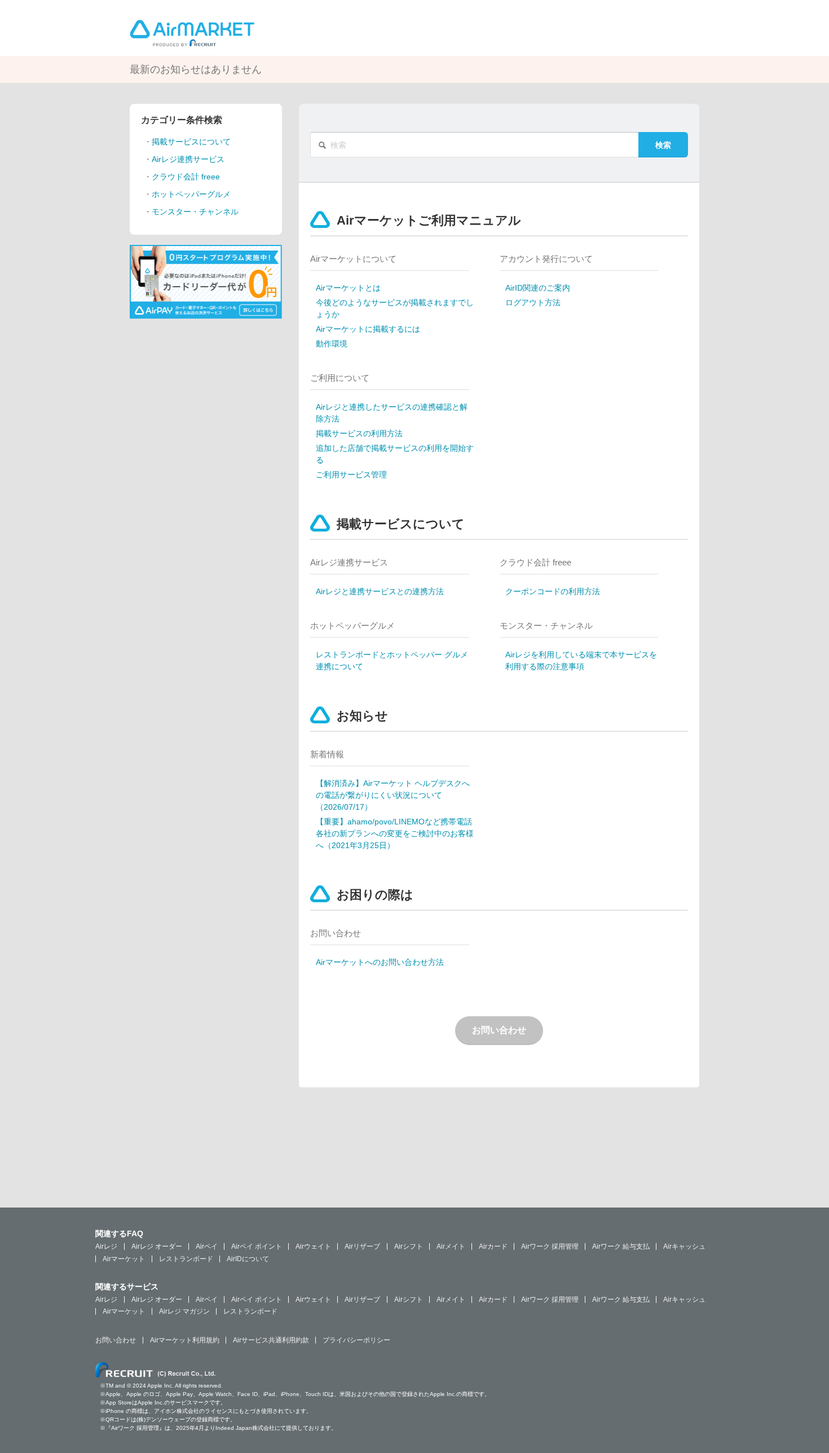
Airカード (493, 1246)
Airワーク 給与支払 (621, 1246)
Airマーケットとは (348, 287)
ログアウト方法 (533, 302)
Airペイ (207, 1246)
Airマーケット (124, 1259)
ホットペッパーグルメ (352, 625)
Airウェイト (313, 1246)
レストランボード (186, 1259)
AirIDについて (248, 1259)
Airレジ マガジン (184, 1311)
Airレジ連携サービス (349, 562)
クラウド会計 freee (535, 562)
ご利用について (339, 378)
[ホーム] (192, 32)
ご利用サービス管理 (351, 474)
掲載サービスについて (401, 524)
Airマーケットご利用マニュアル (429, 220)
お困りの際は (375, 895)
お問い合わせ (335, 933)
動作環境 (331, 343)
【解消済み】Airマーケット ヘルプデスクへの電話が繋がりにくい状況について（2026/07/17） (393, 795)
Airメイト (450, 1246)
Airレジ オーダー (156, 1246)
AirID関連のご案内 (537, 287)
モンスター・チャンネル (546, 625)
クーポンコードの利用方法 (552, 591)
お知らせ (362, 716)
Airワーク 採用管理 (550, 1246)
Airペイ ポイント (256, 1246)
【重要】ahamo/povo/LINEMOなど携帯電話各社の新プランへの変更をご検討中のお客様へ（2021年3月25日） (395, 833)
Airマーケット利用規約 (184, 1340)
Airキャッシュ (684, 1246)
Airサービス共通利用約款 (271, 1340)
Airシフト (408, 1246)
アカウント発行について (546, 259)
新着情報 (327, 754)
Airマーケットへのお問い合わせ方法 (380, 962)
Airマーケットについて (353, 259)
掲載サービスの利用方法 (359, 433)
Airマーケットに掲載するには (368, 328)
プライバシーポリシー (356, 1340)
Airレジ (106, 1246)
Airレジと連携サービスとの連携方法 (380, 591)
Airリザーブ (362, 1246)
